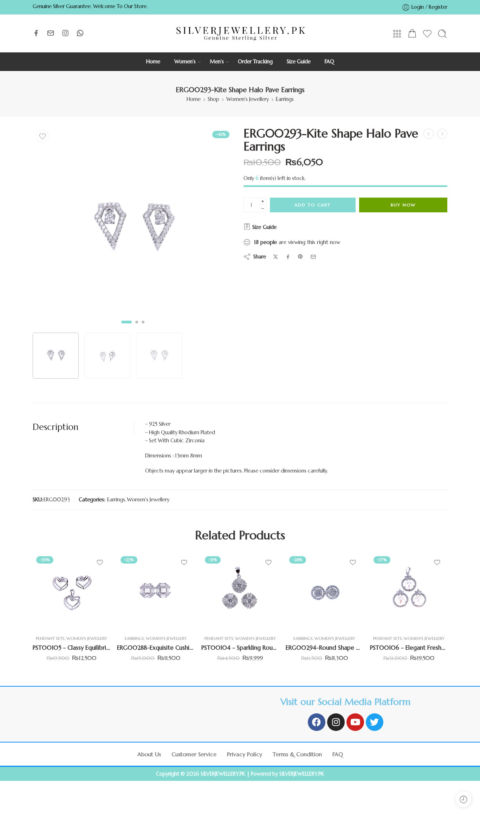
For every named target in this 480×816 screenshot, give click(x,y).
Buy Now (403, 204)
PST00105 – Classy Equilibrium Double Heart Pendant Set (71, 647)
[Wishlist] (42, 136)
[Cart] (412, 34)
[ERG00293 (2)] (133, 227)
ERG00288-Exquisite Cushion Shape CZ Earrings (155, 647)
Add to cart (312, 204)
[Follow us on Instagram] (65, 33)
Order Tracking (255, 61)
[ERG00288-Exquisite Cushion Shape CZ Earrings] (155, 591)
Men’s (217, 61)
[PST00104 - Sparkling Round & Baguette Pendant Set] (240, 591)
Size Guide (299, 61)
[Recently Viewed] (463, 799)
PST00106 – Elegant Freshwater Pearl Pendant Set (408, 647)
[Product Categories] (397, 34)
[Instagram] (336, 722)
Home (153, 61)
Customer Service (193, 754)
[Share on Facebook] (288, 256)
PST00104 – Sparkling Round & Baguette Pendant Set (240, 647)
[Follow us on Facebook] (36, 33)
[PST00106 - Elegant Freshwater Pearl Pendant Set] (408, 591)
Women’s (185, 61)
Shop (213, 99)
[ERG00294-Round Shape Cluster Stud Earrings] (324, 591)
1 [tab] (127, 327)
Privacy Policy (244, 754)
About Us (149, 754)
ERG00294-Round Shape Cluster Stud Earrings (324, 647)
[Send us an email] (50, 33)
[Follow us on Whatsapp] (80, 33)
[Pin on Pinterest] (300, 256)
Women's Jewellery (247, 99)
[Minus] (262, 208)
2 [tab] (136, 327)
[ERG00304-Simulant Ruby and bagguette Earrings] (442, 134)
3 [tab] (143, 327)
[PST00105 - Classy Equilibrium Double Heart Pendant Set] (71, 591)
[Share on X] (275, 256)
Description (55, 427)
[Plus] (262, 201)
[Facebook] (316, 722)
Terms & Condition (297, 754)
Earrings (285, 99)
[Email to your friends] (313, 257)
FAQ (329, 61)
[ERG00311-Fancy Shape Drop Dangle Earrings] (428, 134)
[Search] (442, 34)
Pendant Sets (50, 638)
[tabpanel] (133, 229)
